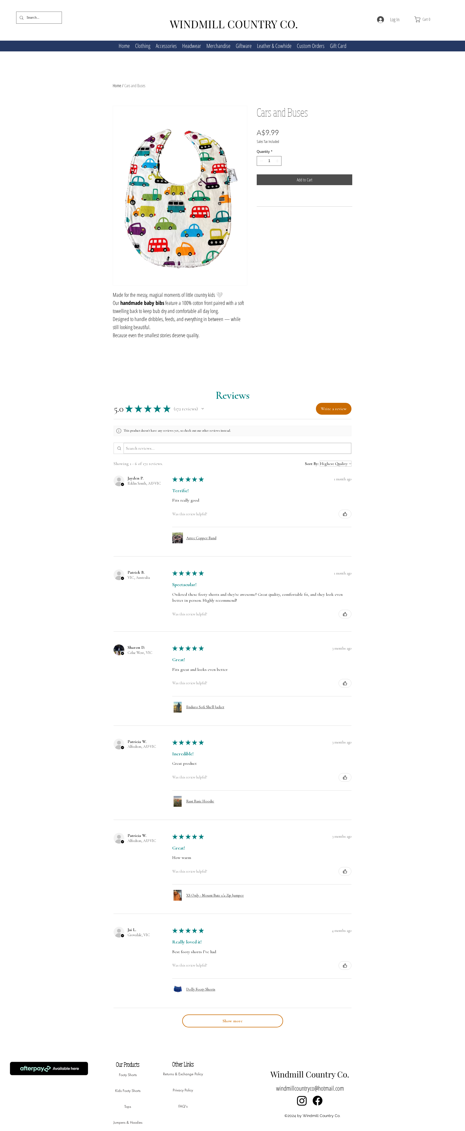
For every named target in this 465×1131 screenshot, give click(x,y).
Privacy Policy (183, 1090)
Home (117, 86)
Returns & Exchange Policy (183, 1074)
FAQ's (183, 1106)
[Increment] (277, 169)
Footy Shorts (128, 1074)
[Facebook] (317, 1100)
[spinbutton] (269, 169)
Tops (127, 1106)
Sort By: (312, 463)
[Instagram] (301, 1100)
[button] (431, 19)
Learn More (338, 150)
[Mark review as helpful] (345, 514)
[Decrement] (261, 169)
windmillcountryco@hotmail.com (310, 1088)
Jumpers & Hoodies (127, 1122)
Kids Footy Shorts (127, 1090)
